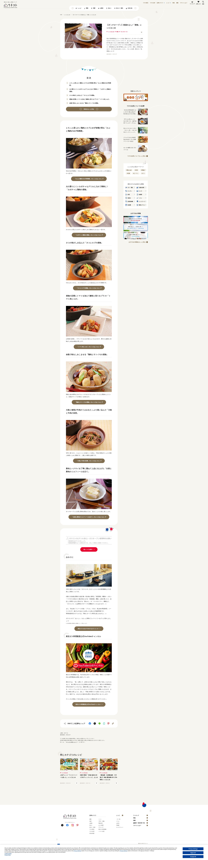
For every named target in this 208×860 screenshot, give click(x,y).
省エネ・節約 (119, 8)
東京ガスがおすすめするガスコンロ (88, 628)
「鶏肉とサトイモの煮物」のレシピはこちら (88, 402)
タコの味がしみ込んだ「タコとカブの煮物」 (82, 95)
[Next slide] (135, 8)
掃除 (87, 8)
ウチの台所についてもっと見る (136, 156)
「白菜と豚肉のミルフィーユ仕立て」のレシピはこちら (88, 517)
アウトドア (101, 827)
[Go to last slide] (73, 8)
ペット (100, 819)
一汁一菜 (118, 819)
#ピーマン (135, 173)
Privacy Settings (193, 849)
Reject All (193, 853)
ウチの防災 (91, 829)
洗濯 (94, 8)
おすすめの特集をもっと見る (137, 242)
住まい (109, 8)
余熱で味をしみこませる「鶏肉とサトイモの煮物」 (84, 103)
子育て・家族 (101, 821)
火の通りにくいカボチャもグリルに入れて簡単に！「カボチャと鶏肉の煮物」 (90, 90)
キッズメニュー (119, 827)
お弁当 (117, 823)
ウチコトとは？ (183, 2)
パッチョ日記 (101, 831)
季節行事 (100, 823)
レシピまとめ (111, 31)
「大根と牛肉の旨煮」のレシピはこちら (88, 461)
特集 (173, 2)
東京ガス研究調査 (102, 829)
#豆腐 (128, 173)
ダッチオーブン (124, 31)
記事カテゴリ (160, 2)
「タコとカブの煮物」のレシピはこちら (88, 288)
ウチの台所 (91, 831)
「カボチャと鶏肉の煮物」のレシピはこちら (88, 235)
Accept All (193, 856)
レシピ (167, 2)
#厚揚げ (143, 170)
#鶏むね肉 (129, 170)
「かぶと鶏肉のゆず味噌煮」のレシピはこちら (88, 179)
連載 (177, 2)
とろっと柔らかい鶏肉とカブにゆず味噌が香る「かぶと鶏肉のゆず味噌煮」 (90, 84)
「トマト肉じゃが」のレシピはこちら (88, 347)
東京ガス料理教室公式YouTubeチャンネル (88, 704)
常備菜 (117, 825)
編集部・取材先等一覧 (139, 823)
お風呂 (101, 8)
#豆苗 (136, 170)
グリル (117, 821)
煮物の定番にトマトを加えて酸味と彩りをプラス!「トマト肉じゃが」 (89, 99)
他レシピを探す (88, 549)
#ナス (143, 173)
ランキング (136, 815)
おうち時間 (101, 825)
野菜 (117, 31)
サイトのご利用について (71, 742)
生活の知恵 (130, 8)
